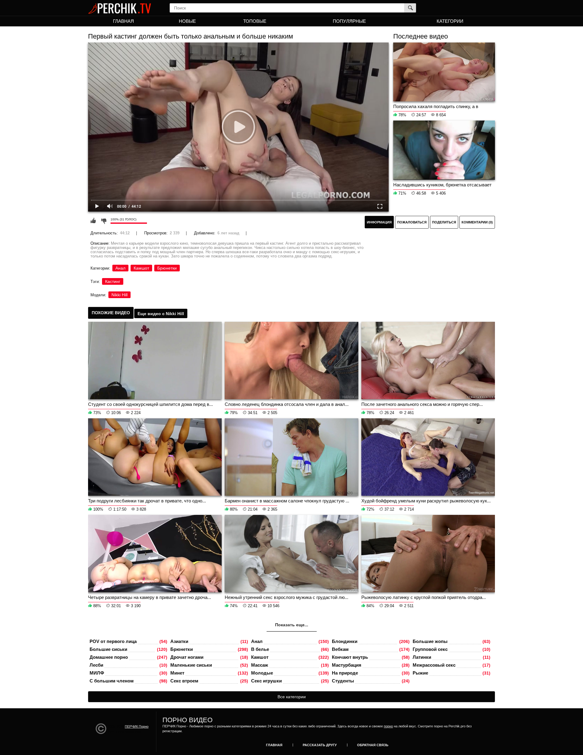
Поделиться (444, 222)
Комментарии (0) (477, 222)
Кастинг (112, 281)
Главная (123, 21)
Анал (120, 268)
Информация (379, 222)
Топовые (254, 21)
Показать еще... (291, 624)
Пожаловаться (412, 222)
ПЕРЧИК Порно (136, 726)
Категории (450, 21)
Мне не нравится (103, 220)
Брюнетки (167, 268)
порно (388, 726)
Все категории (292, 697)
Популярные (349, 21)
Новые (187, 21)
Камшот (141, 268)
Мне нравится (93, 220)
